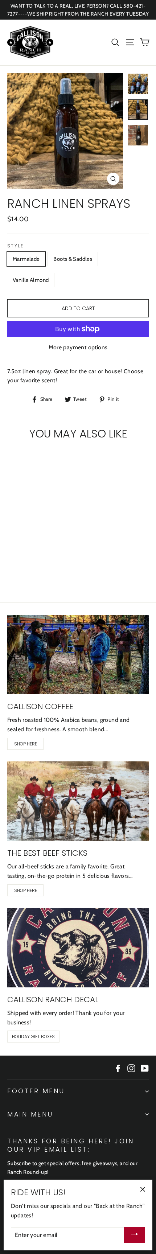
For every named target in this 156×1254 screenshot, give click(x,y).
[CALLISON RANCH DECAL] (78, 947)
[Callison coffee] (78, 654)
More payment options (78, 347)
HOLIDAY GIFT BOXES (33, 1036)
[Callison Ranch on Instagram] (131, 1067)
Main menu (30, 1114)
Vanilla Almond (31, 280)
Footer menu (36, 1090)
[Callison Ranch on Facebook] (118, 1067)
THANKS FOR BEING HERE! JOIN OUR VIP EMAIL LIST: (70, 1145)
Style (15, 246)
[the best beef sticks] (78, 801)
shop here (25, 744)
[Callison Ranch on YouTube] (145, 1067)
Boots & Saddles (72, 259)
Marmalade (26, 259)
